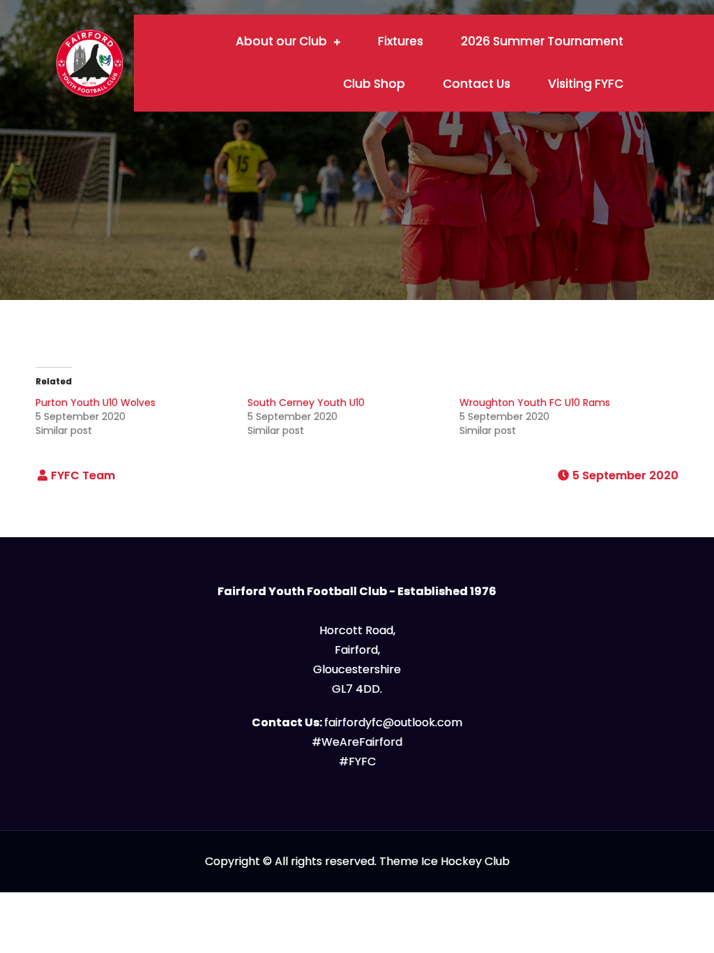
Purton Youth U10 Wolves (95, 403)
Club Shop (374, 83)
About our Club (281, 41)
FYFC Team (83, 475)
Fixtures (400, 41)
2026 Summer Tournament (542, 41)
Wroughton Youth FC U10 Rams (534, 403)
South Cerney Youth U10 (306, 403)
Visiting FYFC (585, 83)
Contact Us (476, 83)
